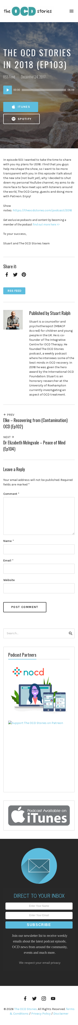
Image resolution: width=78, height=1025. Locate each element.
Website (9, 580)
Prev (10, 415)
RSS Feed (9, 76)
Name (8, 541)
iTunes (23, 107)
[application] (39, 90)
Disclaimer (60, 1013)
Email (8, 560)
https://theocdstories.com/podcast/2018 (42, 210)
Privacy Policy (41, 1013)
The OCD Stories (25, 1009)
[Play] (7, 90)
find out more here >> (46, 224)
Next (7, 437)
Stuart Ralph (60, 313)
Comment (11, 494)
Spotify (24, 119)
